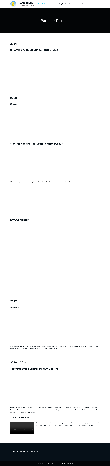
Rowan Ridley (25, 2)
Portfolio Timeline (43, 4)
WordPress (50, 463)
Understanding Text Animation (62, 4)
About (77, 4)
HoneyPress (61, 463)
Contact (84, 4)
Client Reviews (95, 4)
